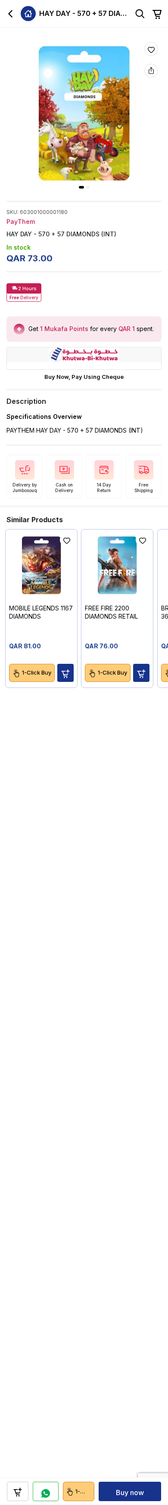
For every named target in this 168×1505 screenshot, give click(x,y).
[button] (65, 673)
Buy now (130, 1492)
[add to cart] (17, 1491)
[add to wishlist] (151, 49)
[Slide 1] (81, 187)
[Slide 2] (88, 187)
